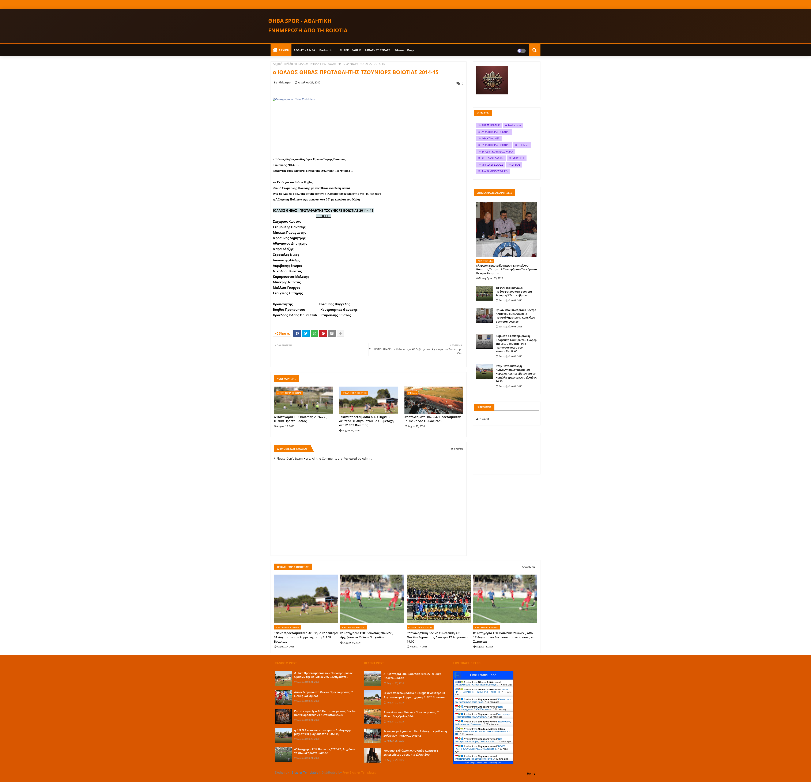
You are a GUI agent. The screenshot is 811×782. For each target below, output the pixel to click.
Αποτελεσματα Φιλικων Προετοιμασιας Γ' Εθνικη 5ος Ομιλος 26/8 (432, 419)
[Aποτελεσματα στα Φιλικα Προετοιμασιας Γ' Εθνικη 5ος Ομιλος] (283, 697)
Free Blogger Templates (359, 772)
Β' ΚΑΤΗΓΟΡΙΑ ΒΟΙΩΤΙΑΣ (496, 145)
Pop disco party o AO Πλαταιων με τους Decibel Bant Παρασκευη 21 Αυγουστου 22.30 (325, 713)
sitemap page (404, 50)
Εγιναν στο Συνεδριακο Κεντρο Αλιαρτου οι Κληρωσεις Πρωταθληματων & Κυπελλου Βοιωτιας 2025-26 (516, 315)
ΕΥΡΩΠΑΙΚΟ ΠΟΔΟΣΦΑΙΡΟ (497, 151)
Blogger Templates (305, 772)
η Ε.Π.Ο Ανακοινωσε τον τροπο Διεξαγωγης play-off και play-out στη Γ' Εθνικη (322, 732)
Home (531, 773)
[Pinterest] (323, 333)
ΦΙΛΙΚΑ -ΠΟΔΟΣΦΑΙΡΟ (495, 171)
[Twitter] (306, 333)
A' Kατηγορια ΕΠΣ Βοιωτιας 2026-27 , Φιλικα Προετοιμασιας (300, 419)
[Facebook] (297, 333)
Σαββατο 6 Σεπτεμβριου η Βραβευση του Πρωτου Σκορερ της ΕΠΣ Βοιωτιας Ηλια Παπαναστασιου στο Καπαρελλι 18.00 (516, 343)
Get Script (470, 763)
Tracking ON (495, 763)
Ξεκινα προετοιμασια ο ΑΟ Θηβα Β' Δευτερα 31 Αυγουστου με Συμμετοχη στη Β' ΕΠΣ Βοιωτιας (366, 421)
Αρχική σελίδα (283, 64)
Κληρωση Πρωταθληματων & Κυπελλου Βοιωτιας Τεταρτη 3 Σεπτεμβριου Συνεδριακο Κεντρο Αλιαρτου (506, 269)
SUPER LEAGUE (350, 50)
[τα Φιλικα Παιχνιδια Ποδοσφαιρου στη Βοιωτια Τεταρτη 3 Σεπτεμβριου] (484, 293)
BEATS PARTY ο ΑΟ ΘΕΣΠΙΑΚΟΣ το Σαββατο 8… (480, 747)
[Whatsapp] (314, 333)
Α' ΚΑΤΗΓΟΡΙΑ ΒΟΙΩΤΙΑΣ (496, 132)
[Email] (332, 333)
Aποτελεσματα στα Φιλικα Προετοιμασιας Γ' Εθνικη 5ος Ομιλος (323, 694)
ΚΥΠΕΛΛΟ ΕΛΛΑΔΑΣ (493, 158)
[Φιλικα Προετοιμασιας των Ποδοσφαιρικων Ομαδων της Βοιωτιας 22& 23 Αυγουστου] (283, 678)
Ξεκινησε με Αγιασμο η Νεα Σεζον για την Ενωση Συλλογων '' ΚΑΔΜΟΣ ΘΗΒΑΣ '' (415, 733)
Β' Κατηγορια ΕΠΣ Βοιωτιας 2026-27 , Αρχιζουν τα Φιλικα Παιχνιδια (366, 635)
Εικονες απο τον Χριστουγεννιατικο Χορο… (483, 700)
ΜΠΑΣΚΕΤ (518, 158)
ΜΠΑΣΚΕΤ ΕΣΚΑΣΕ (377, 50)
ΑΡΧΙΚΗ (284, 50)
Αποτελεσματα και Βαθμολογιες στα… (475, 758)
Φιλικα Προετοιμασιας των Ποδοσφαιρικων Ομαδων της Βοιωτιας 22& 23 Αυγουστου (323, 675)
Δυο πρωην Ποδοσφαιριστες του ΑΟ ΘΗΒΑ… (482, 715)
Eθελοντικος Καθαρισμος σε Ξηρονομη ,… (483, 722)
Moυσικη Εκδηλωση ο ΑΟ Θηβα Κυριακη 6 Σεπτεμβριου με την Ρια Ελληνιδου (411, 753)
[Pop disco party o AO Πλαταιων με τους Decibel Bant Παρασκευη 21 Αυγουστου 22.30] (283, 716)
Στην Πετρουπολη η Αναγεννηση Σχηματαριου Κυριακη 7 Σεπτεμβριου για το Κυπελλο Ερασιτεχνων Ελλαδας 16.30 (516, 373)
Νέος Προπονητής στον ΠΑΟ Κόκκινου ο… (479, 708)
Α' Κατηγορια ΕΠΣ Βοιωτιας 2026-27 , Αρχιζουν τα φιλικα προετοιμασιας (324, 751)
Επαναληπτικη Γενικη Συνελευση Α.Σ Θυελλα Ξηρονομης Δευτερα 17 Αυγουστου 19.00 (438, 637)
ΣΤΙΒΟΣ (516, 164)
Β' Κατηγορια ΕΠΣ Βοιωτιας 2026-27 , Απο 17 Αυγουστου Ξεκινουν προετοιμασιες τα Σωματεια (503, 637)
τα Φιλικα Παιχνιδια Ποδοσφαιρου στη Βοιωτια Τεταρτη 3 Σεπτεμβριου (514, 291)
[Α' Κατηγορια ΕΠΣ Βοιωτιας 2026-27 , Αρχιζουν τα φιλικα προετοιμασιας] (283, 754)
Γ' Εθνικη (523, 145)
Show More (529, 567)
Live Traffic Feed (483, 675)
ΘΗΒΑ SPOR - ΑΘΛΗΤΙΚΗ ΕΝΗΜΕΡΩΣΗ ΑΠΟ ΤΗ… (481, 690)
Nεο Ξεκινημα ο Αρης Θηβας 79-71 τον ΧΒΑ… (478, 740)
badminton (327, 50)
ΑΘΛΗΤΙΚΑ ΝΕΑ (304, 50)
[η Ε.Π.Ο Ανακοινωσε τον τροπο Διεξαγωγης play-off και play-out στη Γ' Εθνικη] (283, 735)
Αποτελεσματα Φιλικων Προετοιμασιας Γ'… (477, 684)
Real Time (482, 763)
